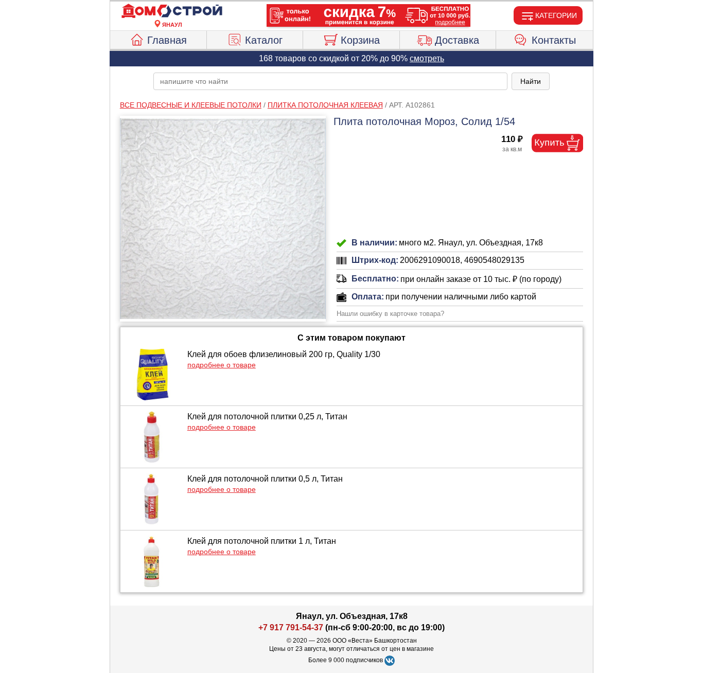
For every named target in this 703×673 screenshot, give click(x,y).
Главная (167, 40)
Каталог (264, 40)
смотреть (427, 58)
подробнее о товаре (221, 365)
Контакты (554, 40)
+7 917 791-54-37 (290, 627)
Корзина (360, 40)
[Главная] (171, 11)
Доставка (457, 40)
